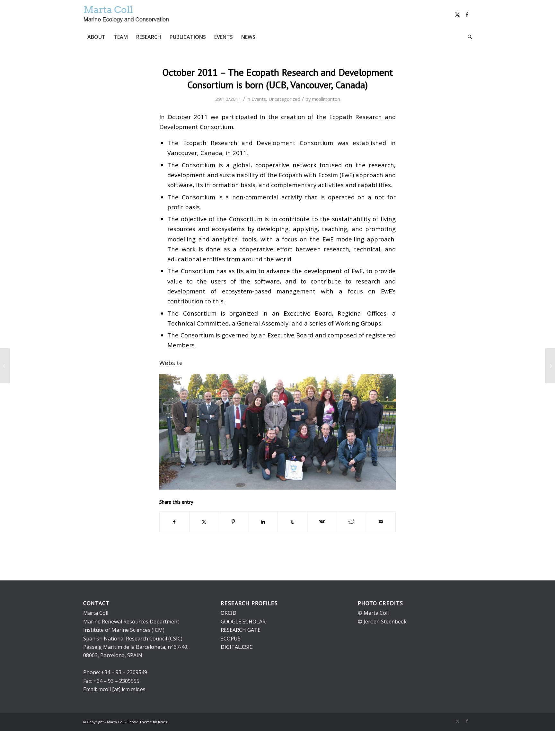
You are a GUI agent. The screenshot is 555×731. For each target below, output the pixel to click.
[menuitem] (96, 37)
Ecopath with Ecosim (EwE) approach (331, 175)
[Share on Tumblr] (292, 522)
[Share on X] (204, 522)
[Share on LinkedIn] (263, 522)
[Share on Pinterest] (233, 522)
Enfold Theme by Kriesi (148, 721)
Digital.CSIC (237, 646)
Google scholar (243, 621)
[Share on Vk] (322, 522)
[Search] (467, 37)
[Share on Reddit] (351, 522)
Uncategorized (284, 99)
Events (258, 99)
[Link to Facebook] (467, 14)
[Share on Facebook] (174, 522)
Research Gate (240, 629)
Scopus (231, 638)
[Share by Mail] (380, 522)
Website (171, 363)
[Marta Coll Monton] (126, 14)
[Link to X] (457, 14)
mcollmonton (326, 99)
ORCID (228, 612)
